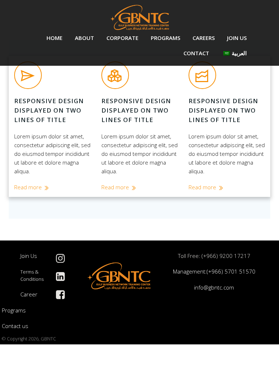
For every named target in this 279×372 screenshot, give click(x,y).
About (84, 37)
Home (54, 37)
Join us (237, 37)
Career (28, 294)
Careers (204, 37)
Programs (165, 37)
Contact (196, 53)
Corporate (122, 37)
